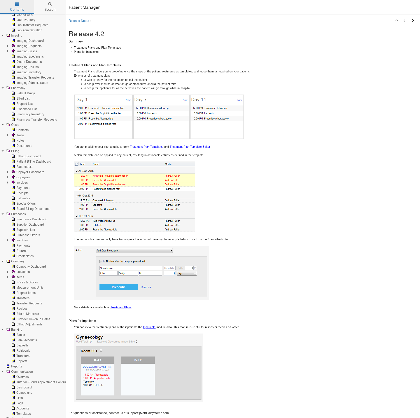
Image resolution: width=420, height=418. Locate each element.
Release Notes (79, 20)
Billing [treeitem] (15, 151)
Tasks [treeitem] (20, 135)
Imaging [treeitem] (16, 35)
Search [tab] (50, 9)
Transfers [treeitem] (23, 298)
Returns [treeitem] (21, 250)
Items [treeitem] (20, 277)
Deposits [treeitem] (22, 345)
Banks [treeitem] (20, 334)
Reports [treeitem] (21, 361)
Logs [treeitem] (19, 403)
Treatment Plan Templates (146, 146)
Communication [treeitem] (22, 371)
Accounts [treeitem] (22, 408)
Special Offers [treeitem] (26, 203)
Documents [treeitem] (24, 145)
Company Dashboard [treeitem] (31, 266)
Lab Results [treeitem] (24, 14)
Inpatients (149, 327)
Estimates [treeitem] (23, 198)
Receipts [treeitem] (22, 193)
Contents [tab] (17, 9)
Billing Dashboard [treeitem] (28, 156)
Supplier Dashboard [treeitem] (30, 224)
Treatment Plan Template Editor (190, 146)
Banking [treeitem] (16, 329)
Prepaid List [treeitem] (24, 103)
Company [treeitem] (17, 261)
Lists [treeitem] (19, 397)
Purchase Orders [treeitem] (28, 235)
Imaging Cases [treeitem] (26, 51)
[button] (396, 20)
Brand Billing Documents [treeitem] (33, 208)
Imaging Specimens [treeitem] (30, 56)
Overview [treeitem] (22, 376)
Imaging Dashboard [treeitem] (30, 40)
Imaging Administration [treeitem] (32, 82)
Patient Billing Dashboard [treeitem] (33, 161)
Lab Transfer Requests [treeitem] (32, 25)
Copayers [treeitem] (23, 177)
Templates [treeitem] (23, 413)
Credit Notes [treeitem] (25, 256)
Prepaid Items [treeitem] (26, 292)
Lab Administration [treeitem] (29, 30)
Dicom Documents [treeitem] (29, 61)
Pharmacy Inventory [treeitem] (30, 114)
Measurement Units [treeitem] (30, 287)
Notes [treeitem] (20, 140)
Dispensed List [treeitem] (26, 109)
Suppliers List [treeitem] (25, 229)
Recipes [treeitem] (22, 308)
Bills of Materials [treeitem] (27, 313)
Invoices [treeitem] (22, 182)
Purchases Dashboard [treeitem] (31, 219)
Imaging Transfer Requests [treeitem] (35, 77)
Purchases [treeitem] (18, 214)
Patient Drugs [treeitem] (25, 93)
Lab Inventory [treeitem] (25, 19)
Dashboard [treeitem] (24, 387)
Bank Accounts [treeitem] (26, 340)
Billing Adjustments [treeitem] (29, 324)
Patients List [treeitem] (24, 166)
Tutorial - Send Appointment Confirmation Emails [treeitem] (50, 382)
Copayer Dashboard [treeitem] (30, 172)
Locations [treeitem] (23, 271)
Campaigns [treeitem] (24, 392)
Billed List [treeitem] (23, 98)
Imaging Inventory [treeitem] (28, 72)
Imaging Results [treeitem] (27, 67)
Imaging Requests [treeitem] (29, 46)
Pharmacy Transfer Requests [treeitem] (36, 119)
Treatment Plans (120, 307)
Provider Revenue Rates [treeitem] (33, 319)
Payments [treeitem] (23, 187)
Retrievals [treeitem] (23, 350)
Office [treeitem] (15, 124)
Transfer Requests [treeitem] (29, 303)
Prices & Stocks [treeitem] (27, 282)
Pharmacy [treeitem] (18, 88)
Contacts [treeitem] (22, 130)
